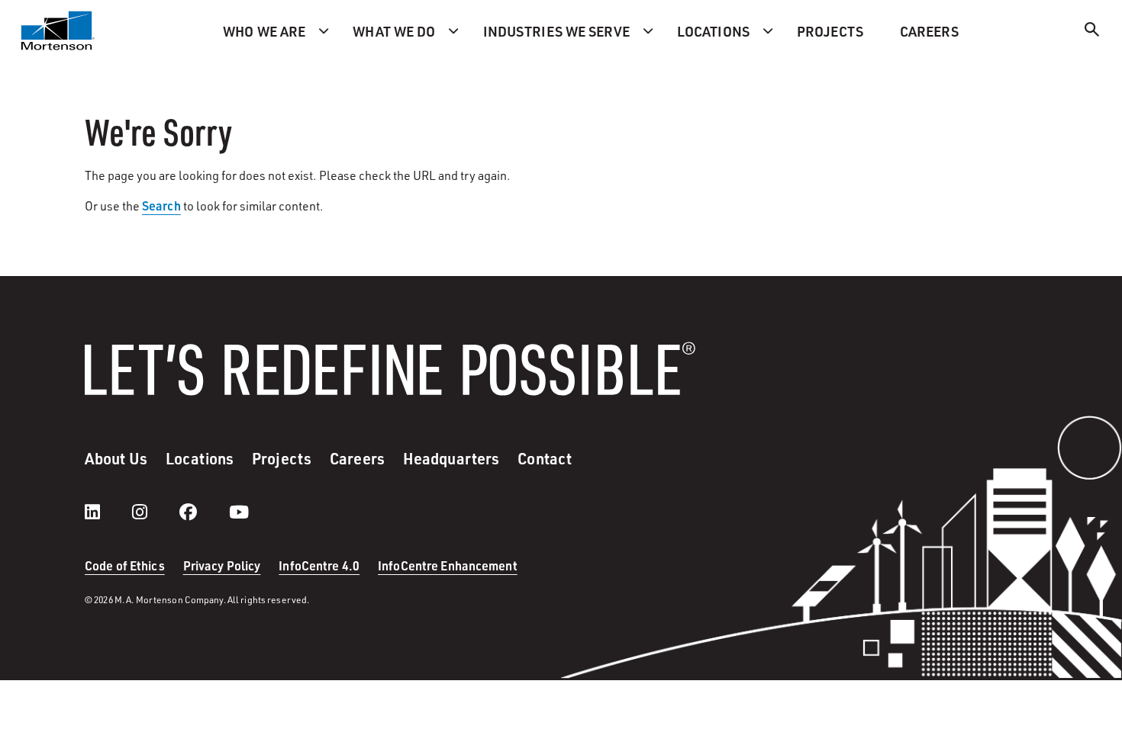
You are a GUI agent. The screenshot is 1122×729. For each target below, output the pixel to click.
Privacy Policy (222, 565)
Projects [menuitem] (830, 31)
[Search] (1092, 31)
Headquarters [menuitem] (451, 458)
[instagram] (155, 511)
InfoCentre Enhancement (447, 565)
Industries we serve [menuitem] (556, 31)
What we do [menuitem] (394, 31)
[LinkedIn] (108, 511)
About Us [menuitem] (116, 458)
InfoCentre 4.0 (319, 565)
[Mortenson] (58, 30)
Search (161, 206)
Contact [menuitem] (544, 458)
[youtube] (239, 511)
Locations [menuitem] (713, 31)
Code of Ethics (125, 565)
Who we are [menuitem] (264, 31)
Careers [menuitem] (929, 31)
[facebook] (203, 511)
